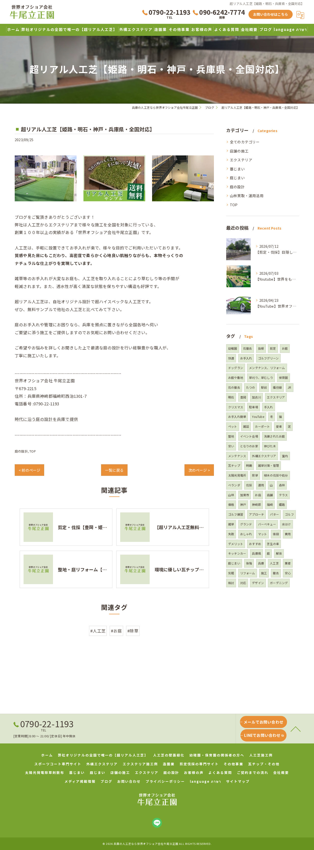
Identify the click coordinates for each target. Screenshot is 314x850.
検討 (231, 583)
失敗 (231, 534)
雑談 (246, 426)
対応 (243, 583)
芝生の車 (273, 544)
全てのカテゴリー (245, 141)
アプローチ (256, 514)
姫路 (282, 504)
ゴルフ (289, 514)
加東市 (244, 495)
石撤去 (247, 348)
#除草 (132, 631)
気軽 (231, 573)
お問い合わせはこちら (270, 14)
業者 (288, 563)
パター (274, 514)
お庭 (285, 348)
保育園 (283, 377)
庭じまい (237, 177)
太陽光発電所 (237, 475)
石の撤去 (234, 387)
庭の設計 (21, 451)
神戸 (243, 504)
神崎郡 (256, 504)
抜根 (261, 348)
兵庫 (261, 563)
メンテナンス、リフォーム (267, 368)
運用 (261, 485)
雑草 (231, 524)
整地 (231, 436)
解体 (279, 553)
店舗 (270, 495)
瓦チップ (234, 465)
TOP (32, 451)
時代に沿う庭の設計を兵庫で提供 (46, 419)
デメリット (235, 544)
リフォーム (247, 573)
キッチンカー (237, 553)
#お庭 (116, 631)
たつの (250, 387)
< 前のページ (29, 470)
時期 (249, 465)
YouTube (258, 416)
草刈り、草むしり (261, 377)
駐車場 (253, 407)
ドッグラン (235, 368)
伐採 (249, 485)
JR (289, 387)
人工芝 (274, 563)
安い (231, 446)
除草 (255, 475)
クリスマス (235, 407)
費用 (288, 534)
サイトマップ (238, 781)
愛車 (279, 426)
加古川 (256, 397)
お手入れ (246, 358)
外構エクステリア (264, 456)
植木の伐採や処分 (276, 475)
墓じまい (237, 168)
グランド (246, 524)
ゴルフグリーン (268, 358)
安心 (288, 573)
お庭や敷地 (235, 377)
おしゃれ (246, 534)
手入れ (268, 407)
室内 (285, 456)
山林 (231, 495)
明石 (231, 397)
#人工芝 (97, 631)
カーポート (262, 426)
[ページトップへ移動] (296, 729)
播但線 (277, 387)
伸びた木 (270, 446)
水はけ (286, 524)
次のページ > (199, 470)
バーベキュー (267, 524)
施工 (264, 573)
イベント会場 (249, 436)
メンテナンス (237, 456)
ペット (232, 426)
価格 (231, 504)
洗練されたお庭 (274, 436)
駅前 (264, 387)
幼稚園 (232, 348)
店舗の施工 (239, 150)
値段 (276, 534)
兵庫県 (256, 553)
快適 (231, 358)
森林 (282, 485)
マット (262, 534)
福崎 (270, 504)
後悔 (249, 563)
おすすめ (255, 544)
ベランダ (234, 485)
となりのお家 (249, 446)
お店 (258, 495)
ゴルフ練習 (235, 514)
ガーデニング (279, 583)
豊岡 (243, 397)
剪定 (273, 348)
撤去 (276, 573)
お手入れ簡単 (237, 416)
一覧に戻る (114, 470)
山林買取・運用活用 (246, 195)
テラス (283, 495)
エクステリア (241, 159)
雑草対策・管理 (268, 465)
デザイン (258, 583)
